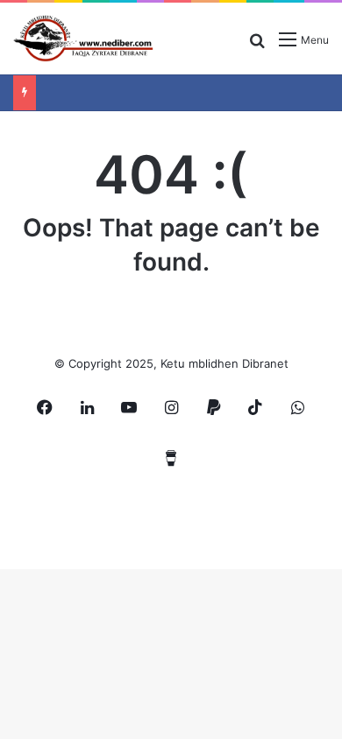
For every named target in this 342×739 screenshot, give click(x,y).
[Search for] (257, 46)
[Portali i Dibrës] (83, 38)
